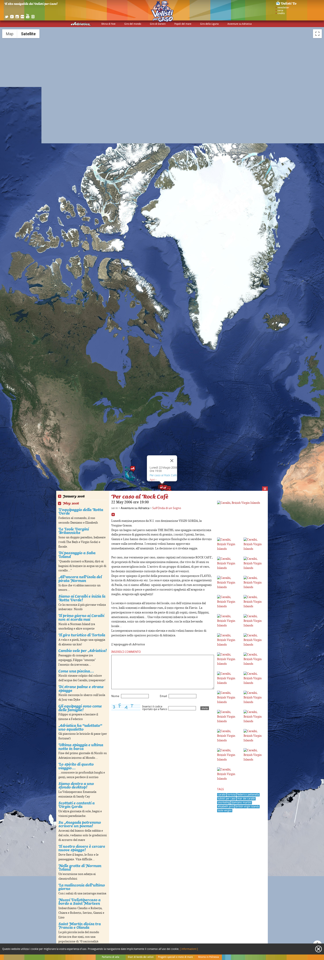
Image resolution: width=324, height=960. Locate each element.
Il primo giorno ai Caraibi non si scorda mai (81, 617)
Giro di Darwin (158, 24)
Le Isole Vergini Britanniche (73, 531)
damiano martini (241, 802)
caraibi (222, 794)
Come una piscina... (76, 671)
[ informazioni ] (189, 949)
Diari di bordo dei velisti (141, 957)
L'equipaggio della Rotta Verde (80, 511)
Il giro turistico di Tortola (81, 635)
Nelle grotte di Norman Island (79, 867)
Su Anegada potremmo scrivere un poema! (79, 824)
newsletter (283, 7)
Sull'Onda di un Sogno (166, 508)
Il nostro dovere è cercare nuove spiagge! (81, 848)
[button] (132, 469)
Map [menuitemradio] (9, 33)
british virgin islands (247, 806)
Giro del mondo (132, 24)
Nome (115, 696)
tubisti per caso (227, 798)
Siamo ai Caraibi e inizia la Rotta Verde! (81, 598)
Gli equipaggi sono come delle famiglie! (80, 708)
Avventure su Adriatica (239, 24)
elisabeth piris (226, 806)
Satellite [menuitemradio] (28, 33)
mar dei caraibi (246, 798)
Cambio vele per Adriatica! (82, 651)
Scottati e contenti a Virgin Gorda (76, 805)
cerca (280, 10)
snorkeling (224, 802)
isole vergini (225, 810)
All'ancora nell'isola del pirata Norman (80, 578)
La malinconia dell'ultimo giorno (81, 887)
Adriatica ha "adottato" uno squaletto (80, 727)
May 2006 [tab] (71, 503)
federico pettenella (248, 794)
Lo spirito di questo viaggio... (76, 766)
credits (281, 13)
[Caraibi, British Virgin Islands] (238, 502)
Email (163, 696)
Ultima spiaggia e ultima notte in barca (80, 746)
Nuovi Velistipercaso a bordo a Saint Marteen (79, 901)
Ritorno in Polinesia (208, 957)
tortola (231, 794)
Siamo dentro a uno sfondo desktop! (76, 785)
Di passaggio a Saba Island (76, 554)
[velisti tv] (287, 5)
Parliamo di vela (110, 957)
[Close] (172, 460)
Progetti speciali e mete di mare (175, 957)
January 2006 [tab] (74, 496)
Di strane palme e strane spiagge (81, 688)
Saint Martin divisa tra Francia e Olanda (79, 925)
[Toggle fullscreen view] (317, 33)
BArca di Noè (108, 24)
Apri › (153, 479)
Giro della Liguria (209, 24)
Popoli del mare (182, 24)
